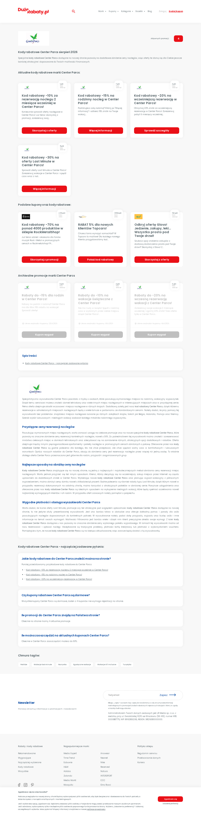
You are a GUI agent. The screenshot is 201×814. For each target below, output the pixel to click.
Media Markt (70, 780)
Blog (150, 11)
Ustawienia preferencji (170, 804)
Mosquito (68, 784)
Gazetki (140, 11)
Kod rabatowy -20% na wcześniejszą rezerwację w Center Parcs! (59, 579)
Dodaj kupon (176, 11)
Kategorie (127, 11)
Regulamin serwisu (147, 753)
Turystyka (127, 664)
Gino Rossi (105, 784)
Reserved (105, 766)
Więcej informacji (100, 130)
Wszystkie (23, 771)
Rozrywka (62, 664)
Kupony (114, 11)
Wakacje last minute (43, 664)
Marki (102, 11)
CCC (102, 780)
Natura (104, 771)
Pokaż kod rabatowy (100, 259)
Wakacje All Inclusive (106, 664)
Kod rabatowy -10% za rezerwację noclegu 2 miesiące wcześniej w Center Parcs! (67, 569)
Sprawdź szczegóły (156, 130)
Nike (102, 762)
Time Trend (69, 757)
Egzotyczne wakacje (82, 664)
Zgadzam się (170, 799)
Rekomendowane (27, 753)
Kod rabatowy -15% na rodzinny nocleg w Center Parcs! (54, 574)
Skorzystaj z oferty (44, 130)
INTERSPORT (106, 775)
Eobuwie (68, 762)
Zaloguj (162, 11)
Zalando (68, 775)
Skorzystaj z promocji (44, 259)
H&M (66, 766)
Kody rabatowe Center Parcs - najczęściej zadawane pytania (56, 363)
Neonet (104, 757)
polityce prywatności (96, 809)
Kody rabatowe (25, 766)
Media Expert (70, 753)
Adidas (67, 771)
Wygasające (24, 757)
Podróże (23, 664)
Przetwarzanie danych (149, 757)
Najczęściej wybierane (29, 762)
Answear (105, 753)
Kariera (141, 762)
